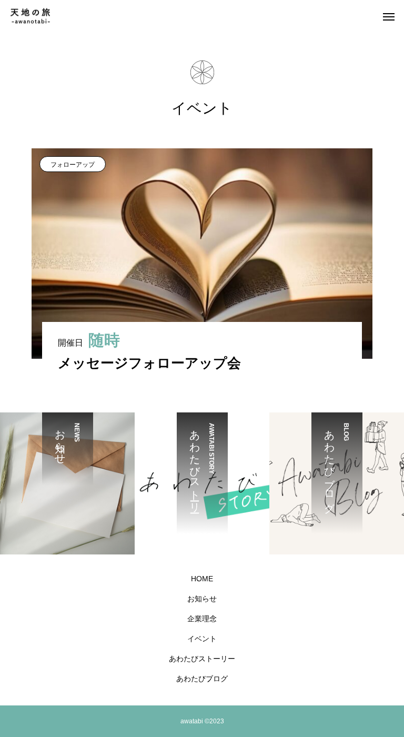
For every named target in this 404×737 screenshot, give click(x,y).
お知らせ (202, 598)
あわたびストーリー (202, 658)
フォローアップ (72, 164)
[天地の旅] (30, 16)
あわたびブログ (202, 678)
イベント (202, 638)
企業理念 (202, 618)
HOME (202, 578)
